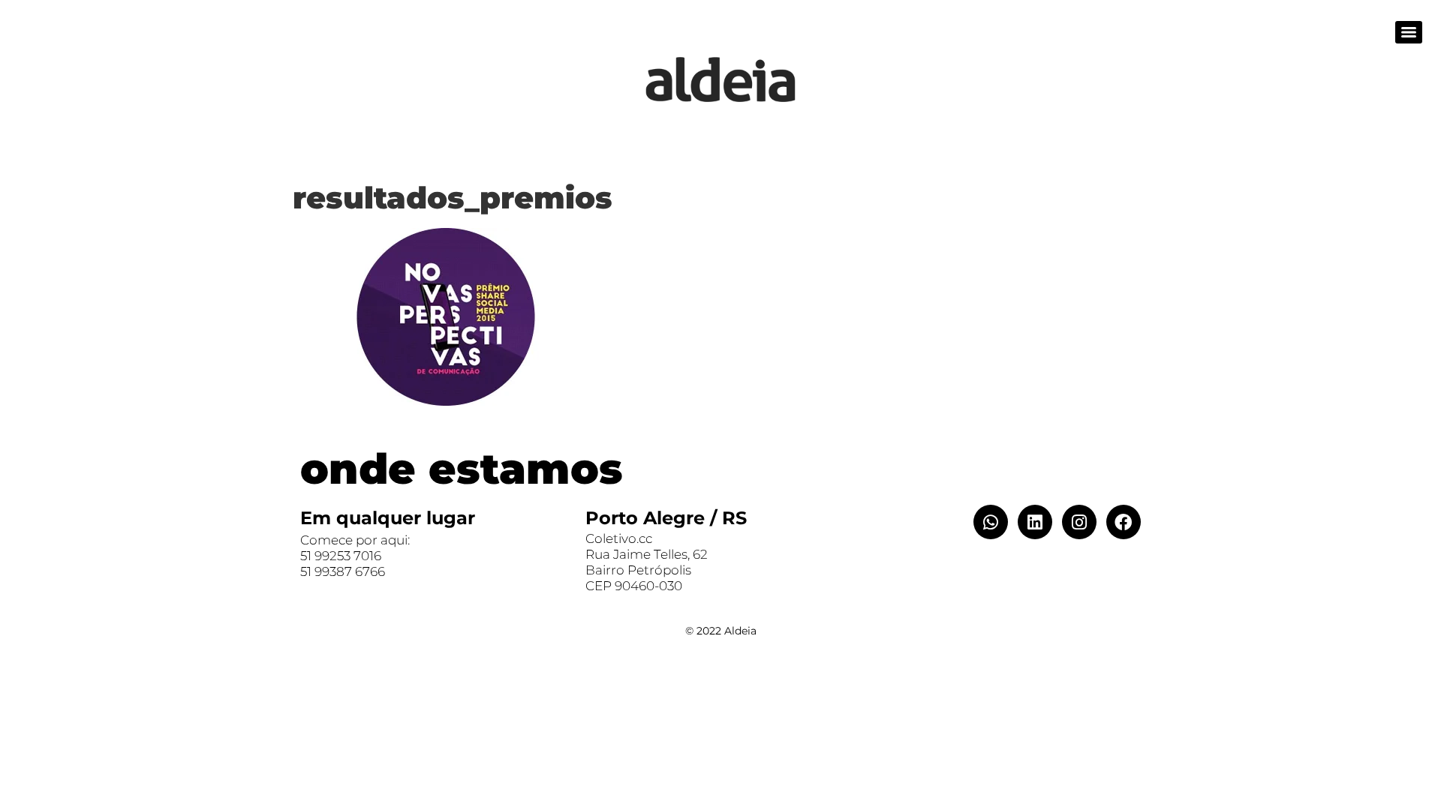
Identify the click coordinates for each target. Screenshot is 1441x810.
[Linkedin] (1035, 522)
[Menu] (1408, 32)
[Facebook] (1123, 522)
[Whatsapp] (990, 522)
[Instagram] (1079, 522)
